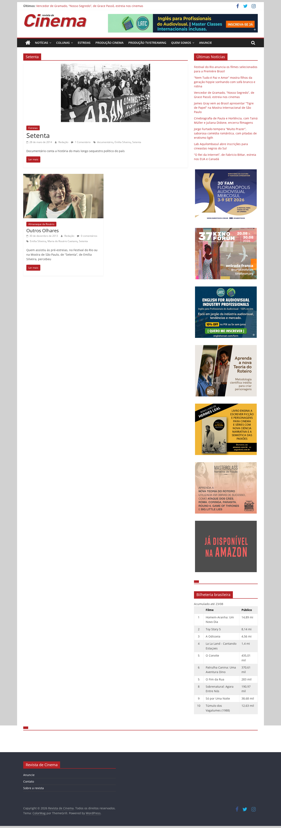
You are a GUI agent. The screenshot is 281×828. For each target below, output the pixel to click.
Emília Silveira (123, 142)
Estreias (84, 43)
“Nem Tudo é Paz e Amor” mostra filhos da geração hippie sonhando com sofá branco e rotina (224, 82)
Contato (28, 781)
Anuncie (205, 43)
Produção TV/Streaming (147, 43)
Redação (63, 142)
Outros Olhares (42, 230)
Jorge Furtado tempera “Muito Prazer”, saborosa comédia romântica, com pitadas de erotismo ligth (225, 133)
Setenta (38, 135)
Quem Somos (181, 43)
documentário (105, 142)
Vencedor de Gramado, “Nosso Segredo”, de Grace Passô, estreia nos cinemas (89, 6)
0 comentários (88, 236)
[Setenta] (105, 66)
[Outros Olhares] (63, 176)
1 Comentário (82, 142)
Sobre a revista (33, 788)
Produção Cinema (109, 43)
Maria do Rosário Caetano (62, 241)
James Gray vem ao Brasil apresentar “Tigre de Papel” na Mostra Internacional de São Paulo (224, 107)
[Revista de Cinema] (28, 42)
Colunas (63, 43)
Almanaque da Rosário (41, 224)
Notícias (41, 43)
